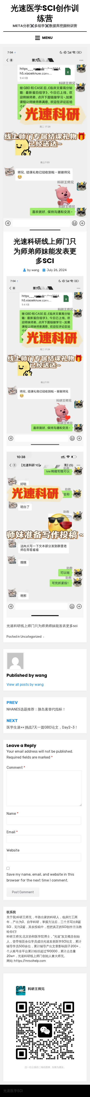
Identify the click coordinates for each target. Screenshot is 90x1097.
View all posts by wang (25, 684)
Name (12, 814)
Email (12, 832)
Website (13, 850)
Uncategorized (31, 637)
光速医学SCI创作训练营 (45, 13)
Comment (16, 767)
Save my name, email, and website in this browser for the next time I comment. (40, 877)
